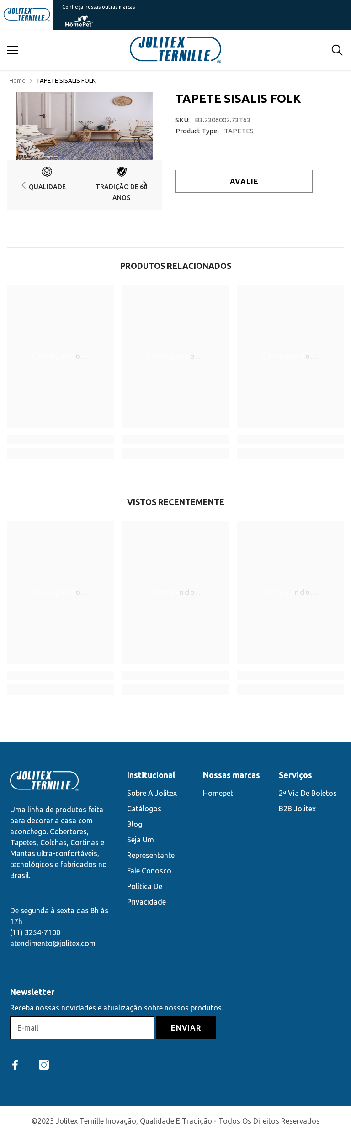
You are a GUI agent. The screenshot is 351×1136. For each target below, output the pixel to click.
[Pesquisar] (337, 50)
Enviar (186, 1028)
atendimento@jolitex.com (53, 943)
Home (17, 80)
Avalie (244, 181)
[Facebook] (15, 1065)
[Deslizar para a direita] (145, 185)
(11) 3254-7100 (35, 932)
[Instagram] (44, 1065)
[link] (47, 185)
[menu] (12, 50)
